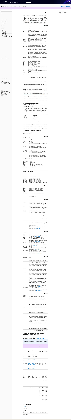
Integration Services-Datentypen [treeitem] (5, 33)
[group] (35, 375)
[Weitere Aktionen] (47, 10)
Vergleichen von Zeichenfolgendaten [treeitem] (5, 35)
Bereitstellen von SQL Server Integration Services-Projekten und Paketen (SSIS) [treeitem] (5, 56)
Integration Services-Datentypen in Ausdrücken (29, 94)
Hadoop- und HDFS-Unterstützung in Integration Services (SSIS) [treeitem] (5, 77)
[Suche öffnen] (67, 4)
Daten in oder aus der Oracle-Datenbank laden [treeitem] (5, 92)
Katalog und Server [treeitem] (3, 60)
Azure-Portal (63, 6)
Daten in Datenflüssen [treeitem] (4, 32)
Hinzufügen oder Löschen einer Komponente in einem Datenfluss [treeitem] (7, 36)
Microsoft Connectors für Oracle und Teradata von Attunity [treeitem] (5, 81)
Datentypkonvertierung (61, 11)
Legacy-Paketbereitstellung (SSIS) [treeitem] (4, 57)
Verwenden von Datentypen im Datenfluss (29, 21)
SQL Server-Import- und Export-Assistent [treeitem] (5, 82)
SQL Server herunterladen (67, 6)
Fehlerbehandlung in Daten (33, 145)
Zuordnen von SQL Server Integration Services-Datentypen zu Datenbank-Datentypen (63, 12)
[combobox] (6, 10)
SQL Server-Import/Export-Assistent (40, 338)
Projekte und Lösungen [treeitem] (3, 23)
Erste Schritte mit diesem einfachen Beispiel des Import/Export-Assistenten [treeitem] (5, 83)
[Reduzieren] (11, 9)
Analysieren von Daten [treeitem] (4, 34)
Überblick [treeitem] (2, 30)
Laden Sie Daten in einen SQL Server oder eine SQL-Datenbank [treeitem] (6, 90)
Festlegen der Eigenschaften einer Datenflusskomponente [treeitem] (5, 38)
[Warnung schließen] (69, 1)
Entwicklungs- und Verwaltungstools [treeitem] (4, 22)
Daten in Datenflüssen (26, 406)
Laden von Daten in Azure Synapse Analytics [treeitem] (5, 91)
